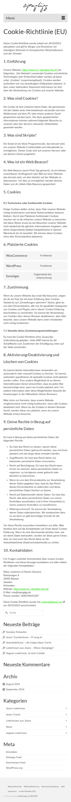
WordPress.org (14, 767)
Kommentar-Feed (15, 762)
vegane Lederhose (16, 733)
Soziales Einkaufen (16, 632)
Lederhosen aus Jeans (18, 720)
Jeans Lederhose (15, 708)
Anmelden (11, 752)
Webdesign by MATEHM (27, 796)
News (9, 726)
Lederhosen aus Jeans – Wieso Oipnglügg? (30, 647)
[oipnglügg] (35, 7)
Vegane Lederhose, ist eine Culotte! (25, 653)
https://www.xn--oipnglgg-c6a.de (39, 70)
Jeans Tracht (13, 714)
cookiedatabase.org (51, 602)
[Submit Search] (6, 613)
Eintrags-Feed (14, 757)
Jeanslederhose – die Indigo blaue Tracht (28, 642)
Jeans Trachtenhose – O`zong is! (24, 637)
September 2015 (15, 689)
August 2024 (13, 684)
